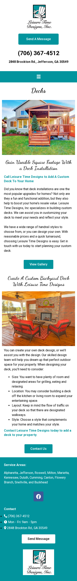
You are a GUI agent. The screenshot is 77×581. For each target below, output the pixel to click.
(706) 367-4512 (38, 53)
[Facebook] (38, 496)
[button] (38, 76)
